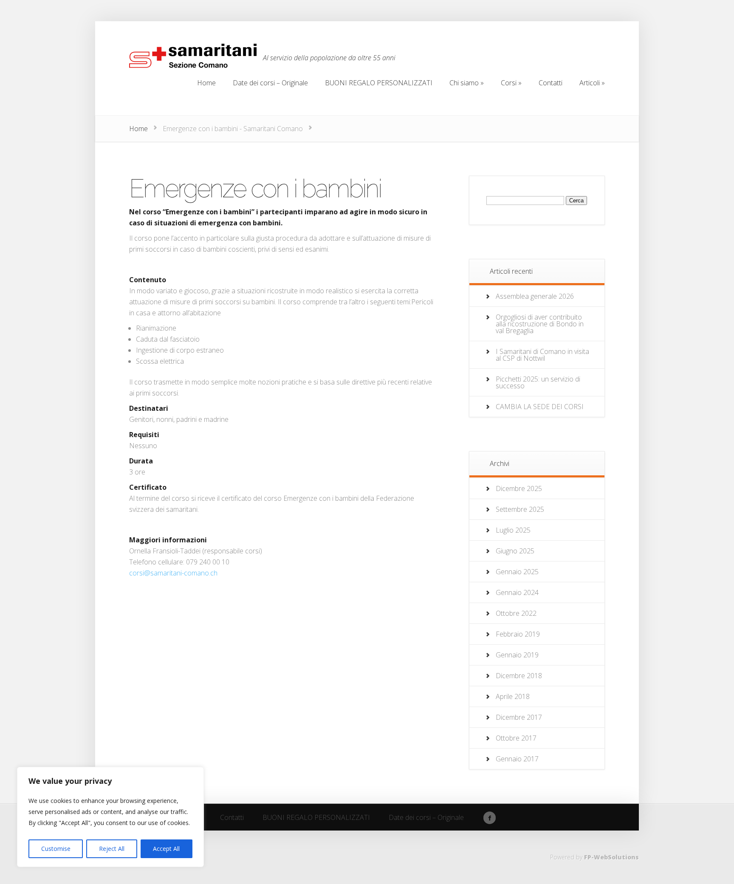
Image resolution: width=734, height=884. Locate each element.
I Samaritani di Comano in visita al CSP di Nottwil (542, 355)
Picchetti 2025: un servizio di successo (538, 382)
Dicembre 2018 (519, 675)
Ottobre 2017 (516, 738)
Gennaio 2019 (517, 654)
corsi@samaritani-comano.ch (173, 573)
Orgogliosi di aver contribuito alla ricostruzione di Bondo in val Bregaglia (540, 323)
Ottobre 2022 (516, 613)
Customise (56, 849)
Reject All (111, 849)
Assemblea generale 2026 (535, 296)
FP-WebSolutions (611, 857)
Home (138, 128)
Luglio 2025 (513, 530)
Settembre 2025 (520, 509)
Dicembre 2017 (519, 717)
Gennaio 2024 (517, 592)
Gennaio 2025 (517, 571)
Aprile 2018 (513, 696)
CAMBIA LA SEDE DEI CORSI (540, 406)
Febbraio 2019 (518, 634)
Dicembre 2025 (519, 488)
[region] (110, 817)
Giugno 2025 (515, 551)
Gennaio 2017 (517, 758)
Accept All (166, 849)
